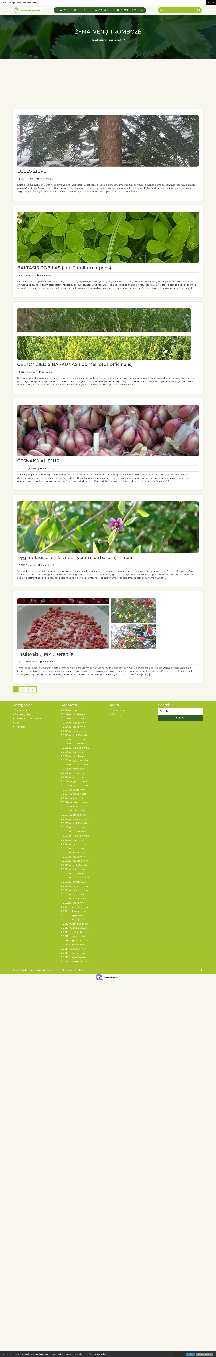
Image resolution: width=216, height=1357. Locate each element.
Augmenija (101, 10)
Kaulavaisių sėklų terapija (45, 654)
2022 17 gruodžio (28, 468)
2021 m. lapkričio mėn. (75, 911)
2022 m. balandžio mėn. (76, 890)
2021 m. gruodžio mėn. (75, 907)
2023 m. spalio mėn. (74, 827)
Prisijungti (117, 714)
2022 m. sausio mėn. (74, 902)
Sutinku (190, 1354)
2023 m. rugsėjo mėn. (75, 831)
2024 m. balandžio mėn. (76, 802)
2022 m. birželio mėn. (75, 881)
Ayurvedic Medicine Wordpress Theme (36, 970)
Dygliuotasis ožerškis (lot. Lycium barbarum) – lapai (74, 557)
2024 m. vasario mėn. (75, 810)
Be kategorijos (23, 714)
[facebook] (201, 970)
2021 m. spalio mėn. (74, 915)
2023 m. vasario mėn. (74, 852)
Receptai (86, 10)
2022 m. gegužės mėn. (75, 886)
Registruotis (118, 710)
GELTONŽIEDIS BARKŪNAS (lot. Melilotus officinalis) (75, 364)
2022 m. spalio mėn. (74, 869)
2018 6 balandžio (28, 661)
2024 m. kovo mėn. (73, 806)
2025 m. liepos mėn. (74, 752)
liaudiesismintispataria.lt (106, 40)
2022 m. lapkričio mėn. (75, 865)
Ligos (74, 10)
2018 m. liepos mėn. (74, 953)
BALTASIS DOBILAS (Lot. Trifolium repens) (64, 267)
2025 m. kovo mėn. (73, 768)
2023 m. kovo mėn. (73, 848)
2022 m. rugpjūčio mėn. (76, 877)
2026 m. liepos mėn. (74, 710)
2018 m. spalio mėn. (74, 944)
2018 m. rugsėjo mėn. (75, 948)
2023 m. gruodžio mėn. (76, 819)
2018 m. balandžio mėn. (76, 961)
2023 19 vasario (27, 372)
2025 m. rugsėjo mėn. (75, 743)
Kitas (31, 689)
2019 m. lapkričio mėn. (75, 923)
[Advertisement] (108, 86)
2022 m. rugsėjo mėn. (75, 873)
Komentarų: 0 (44, 178)
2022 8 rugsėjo (27, 565)
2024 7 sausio (26, 178)
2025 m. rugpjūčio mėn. (76, 747)
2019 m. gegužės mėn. (75, 927)
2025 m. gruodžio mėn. (76, 731)
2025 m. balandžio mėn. (76, 764)
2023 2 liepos (26, 275)
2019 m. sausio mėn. (74, 936)
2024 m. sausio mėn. (74, 814)
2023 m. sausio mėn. (74, 856)
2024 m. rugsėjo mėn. (75, 793)
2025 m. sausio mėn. (74, 777)
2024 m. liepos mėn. (74, 798)
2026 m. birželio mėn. (75, 714)
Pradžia (62, 10)
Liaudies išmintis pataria (127, 10)
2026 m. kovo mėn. (73, 718)
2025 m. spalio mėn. (74, 739)
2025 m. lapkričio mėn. (75, 735)
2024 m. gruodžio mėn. (76, 781)
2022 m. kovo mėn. (73, 894)
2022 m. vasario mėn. (74, 898)
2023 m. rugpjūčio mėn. (76, 835)
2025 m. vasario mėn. (74, 773)
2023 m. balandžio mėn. (76, 844)
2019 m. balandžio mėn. (76, 932)
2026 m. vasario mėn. (74, 722)
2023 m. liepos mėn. (74, 840)
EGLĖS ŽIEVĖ (31, 171)
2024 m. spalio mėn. (74, 789)
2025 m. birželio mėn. (75, 756)
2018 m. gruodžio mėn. (75, 940)
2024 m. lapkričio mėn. (75, 785)
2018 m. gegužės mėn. (75, 957)
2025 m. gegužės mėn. (75, 760)
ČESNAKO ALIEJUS (38, 461)
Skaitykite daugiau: (204, 1354)
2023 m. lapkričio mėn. (75, 823)
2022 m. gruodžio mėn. (76, 860)
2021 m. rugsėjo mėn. (74, 919)
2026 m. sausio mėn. (74, 726)
